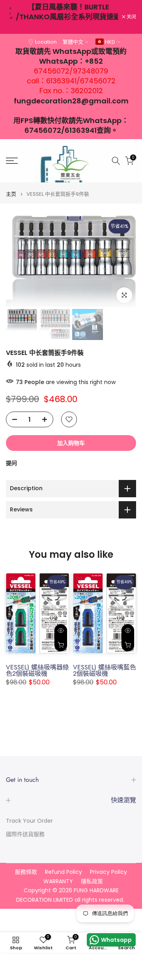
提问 (11, 463)
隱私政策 (92, 881)
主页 (11, 194)
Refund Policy (63, 872)
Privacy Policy (108, 872)
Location (46, 42)
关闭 (130, 17)
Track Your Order (29, 821)
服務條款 (26, 872)
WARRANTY (58, 881)
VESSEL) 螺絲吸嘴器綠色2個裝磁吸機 (37, 670)
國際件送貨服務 (25, 834)
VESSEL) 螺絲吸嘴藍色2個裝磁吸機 (104, 670)
